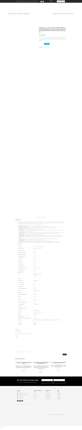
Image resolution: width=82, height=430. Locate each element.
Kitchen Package (26, 13)
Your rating (17, 335)
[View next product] (66, 27)
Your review (17, 337)
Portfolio (54, 13)
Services (68, 13)
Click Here (34, 323)
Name (16, 346)
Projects (14, 13)
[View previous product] (64, 27)
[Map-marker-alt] (22, 401)
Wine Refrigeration (60, 364)
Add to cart (47, 43)
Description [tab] (39, 217)
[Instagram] (43, 1)
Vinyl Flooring (19, 13)
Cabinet (58, 13)
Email (42, 346)
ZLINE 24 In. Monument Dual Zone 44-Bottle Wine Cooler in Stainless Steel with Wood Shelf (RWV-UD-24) (58, 366)
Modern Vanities (63, 13)
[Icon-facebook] (41, 1)
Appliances (11, 13)
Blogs (72, 13)
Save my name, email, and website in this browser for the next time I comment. (24, 351)
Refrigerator (56, 364)
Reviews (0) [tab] (43, 217)
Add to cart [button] (23, 371)
